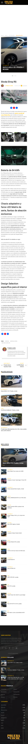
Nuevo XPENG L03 (11, 568)
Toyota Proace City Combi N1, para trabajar (16, 595)
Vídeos (15, 689)
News (6, 35)
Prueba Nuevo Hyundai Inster (7, 365)
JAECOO (9, 496)
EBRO (8, 575)
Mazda (8, 540)
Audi (2, 723)
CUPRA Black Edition (20, 365)
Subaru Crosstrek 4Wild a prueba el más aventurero (15, 507)
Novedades (4, 692)
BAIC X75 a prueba (11, 586)
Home (2, 35)
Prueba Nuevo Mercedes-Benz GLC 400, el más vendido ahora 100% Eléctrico (14, 429)
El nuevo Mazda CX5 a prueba (13, 542)
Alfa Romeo (4, 718)
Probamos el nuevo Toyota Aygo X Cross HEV (16, 480)
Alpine (2, 720)
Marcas (3, 697)
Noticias (9, 478)
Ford (2, 408)
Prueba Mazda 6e (11, 559)
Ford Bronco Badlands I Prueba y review (10, 410)
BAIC (8, 584)
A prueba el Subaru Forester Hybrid (14, 533)
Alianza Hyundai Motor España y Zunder (15, 489)
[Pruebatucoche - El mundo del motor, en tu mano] (9, 2)
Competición (16, 694)
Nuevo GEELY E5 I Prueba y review (13, 68)
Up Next (22, 363)
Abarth (2, 713)
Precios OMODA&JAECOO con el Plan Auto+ (16, 497)
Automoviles (16, 692)
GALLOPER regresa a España (13, 524)
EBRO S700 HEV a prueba (12, 577)
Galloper (9, 522)
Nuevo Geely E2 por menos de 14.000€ (15, 471)
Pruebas (15, 697)
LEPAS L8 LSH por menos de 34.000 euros (16, 550)
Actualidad (3, 689)
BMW (2, 728)
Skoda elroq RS (6, 343)
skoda (7, 341)
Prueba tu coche (9, 85)
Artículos (3, 707)
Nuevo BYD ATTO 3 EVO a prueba (14, 603)
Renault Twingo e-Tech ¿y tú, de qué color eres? (16, 516)
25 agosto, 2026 (13, 65)
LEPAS (8, 549)
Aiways (2, 715)
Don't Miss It (7, 363)
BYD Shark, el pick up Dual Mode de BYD (16, 612)
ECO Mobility (12, 35)
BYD (8, 602)
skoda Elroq (14, 341)
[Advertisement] (14, 19)
